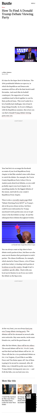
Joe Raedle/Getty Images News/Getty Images (36, 54)
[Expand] (27, 395)
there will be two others (26, 345)
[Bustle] (7, 3)
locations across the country (12, 267)
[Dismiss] (33, 395)
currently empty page (20, 200)
